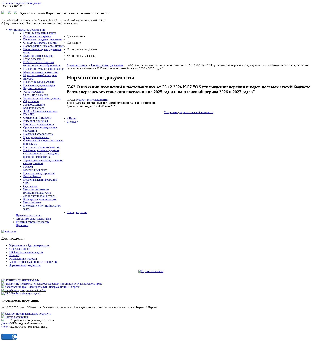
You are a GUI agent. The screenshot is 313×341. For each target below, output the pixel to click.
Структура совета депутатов (33, 218)
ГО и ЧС (14, 255)
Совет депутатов (77, 212)
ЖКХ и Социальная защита (26, 252)
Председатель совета (28, 215)
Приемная (22, 225)
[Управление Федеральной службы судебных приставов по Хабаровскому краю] (51, 283)
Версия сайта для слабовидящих (21, 3)
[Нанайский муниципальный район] (23, 290)
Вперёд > (72, 121)
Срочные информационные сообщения (33, 261)
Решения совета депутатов (32, 221)
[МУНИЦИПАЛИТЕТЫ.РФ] (20, 280)
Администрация (77, 65)
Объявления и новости (23, 258)
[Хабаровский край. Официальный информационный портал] (40, 286)
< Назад (71, 118)
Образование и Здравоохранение (29, 245)
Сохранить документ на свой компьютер (189, 112)
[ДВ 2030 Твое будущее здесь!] (20, 293)
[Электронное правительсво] (26, 313)
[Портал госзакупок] (14, 316)
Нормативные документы (107, 65)
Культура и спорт (19, 248)
